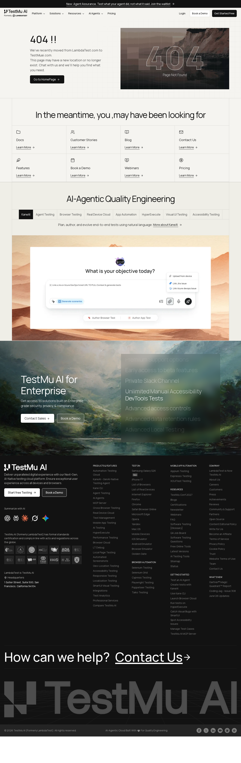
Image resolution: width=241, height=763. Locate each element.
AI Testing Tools (179, 556)
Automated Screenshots (100, 559)
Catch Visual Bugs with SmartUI (183, 613)
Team (212, 563)
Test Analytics (101, 595)
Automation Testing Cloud (104, 472)
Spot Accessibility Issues (180, 621)
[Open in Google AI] (45, 518)
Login (182, 13)
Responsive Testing (105, 575)
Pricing (112, 13)
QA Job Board (178, 533)
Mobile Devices (141, 534)
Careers (214, 484)
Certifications (178, 504)
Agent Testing (45, 214)
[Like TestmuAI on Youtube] (220, 730)
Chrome (136, 504)
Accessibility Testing (206, 214)
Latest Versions (179, 551)
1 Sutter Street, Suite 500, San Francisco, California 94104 (21, 584)
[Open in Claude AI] (24, 518)
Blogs (173, 499)
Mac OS (136, 529)
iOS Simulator (139, 539)
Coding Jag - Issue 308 (222, 591)
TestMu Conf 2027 (181, 494)
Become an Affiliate (220, 534)
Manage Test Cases (182, 628)
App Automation (126, 214)
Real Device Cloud (98, 214)
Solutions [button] (55, 13)
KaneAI (26, 214)
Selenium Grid (140, 572)
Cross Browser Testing (106, 507)
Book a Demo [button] (200, 13)
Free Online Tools (180, 546)
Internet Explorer (142, 494)
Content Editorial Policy (222, 524)
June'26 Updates (219, 596)
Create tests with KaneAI (180, 586)
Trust (212, 553)
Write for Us (216, 529)
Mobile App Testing (104, 522)
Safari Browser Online (144, 509)
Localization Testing (105, 580)
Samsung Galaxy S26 (144, 470)
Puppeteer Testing (143, 587)
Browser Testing (71, 214)
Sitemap (175, 561)
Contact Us (216, 568)
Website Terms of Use (222, 558)
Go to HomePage (45, 79)
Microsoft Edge (141, 514)
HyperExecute (151, 214)
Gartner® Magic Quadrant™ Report (220, 584)
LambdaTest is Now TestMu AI (220, 472)
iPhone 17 (137, 479)
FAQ (172, 519)
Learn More (23, 147)
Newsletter (176, 509)
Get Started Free (224, 13)
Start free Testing (20, 492)
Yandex (136, 524)
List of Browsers (141, 484)
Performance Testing (105, 537)
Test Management (104, 517)
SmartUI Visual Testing (106, 585)
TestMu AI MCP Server (183, 633)
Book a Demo (70, 418)
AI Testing (99, 527)
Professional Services (105, 600)
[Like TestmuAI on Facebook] (199, 730)
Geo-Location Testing (106, 565)
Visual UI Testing (176, 214)
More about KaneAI (165, 225)
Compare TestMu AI (104, 605)
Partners (214, 514)
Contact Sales (35, 418)
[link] (15, 13)
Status (174, 566)
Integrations (100, 590)
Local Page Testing (104, 552)
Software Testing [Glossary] (180, 526)
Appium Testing (179, 471)
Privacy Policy (217, 544)
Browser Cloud (101, 542)
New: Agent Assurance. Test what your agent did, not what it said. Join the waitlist (118, 4)
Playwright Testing (142, 582)
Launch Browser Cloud (183, 598)
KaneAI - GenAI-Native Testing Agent (106, 481)
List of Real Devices (143, 489)
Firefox (136, 499)
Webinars (175, 514)
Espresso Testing (180, 476)
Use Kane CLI (178, 593)
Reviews (214, 504)
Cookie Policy (217, 549)
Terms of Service (219, 539)
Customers (215, 489)
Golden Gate (139, 553)
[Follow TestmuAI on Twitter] (206, 730)
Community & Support (222, 509)
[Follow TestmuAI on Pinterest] (234, 730)
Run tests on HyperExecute (178, 604)
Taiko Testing (140, 592)
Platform (37, 13)
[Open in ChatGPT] (7, 518)
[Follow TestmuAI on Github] (227, 730)
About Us (214, 479)
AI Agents (95, 13)
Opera (135, 519)
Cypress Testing (141, 577)
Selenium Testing (142, 567)
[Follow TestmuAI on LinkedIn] (213, 730)
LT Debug (98, 547)
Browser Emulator (142, 549)
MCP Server (99, 503)
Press (212, 494)
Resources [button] (75, 13)
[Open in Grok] (35, 518)
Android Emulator (142, 544)
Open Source (216, 519)
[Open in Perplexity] (16, 518)
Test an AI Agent (180, 580)
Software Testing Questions (180, 539)
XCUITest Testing (180, 481)
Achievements (217, 499)
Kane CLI (98, 488)
